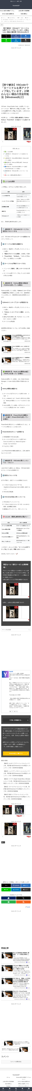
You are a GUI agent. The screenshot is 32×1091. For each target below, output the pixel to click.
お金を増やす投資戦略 (8, 1081)
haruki (11, 671)
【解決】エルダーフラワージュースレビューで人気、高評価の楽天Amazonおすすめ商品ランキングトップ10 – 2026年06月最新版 (16, 766)
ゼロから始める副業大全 (24, 1081)
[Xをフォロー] (12, 711)
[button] (26, 40)
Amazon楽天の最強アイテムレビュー (23, 1078)
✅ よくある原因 (8, 151)
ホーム (8, 1077)
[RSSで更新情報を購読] (17, 711)
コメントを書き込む (16, 1061)
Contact (8, 1086)
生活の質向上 (8, 1083)
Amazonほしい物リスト (16, 753)
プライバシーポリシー (23, 1086)
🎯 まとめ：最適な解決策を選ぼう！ (13, 175)
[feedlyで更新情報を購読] (15, 711)
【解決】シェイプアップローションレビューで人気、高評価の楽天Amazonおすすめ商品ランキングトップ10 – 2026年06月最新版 (16, 773)
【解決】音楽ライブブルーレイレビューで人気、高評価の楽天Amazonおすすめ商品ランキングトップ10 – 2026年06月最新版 (16, 797)
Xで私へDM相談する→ (16, 720)
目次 (14, 148)
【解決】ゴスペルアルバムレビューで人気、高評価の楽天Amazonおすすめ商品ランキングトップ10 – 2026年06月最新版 (16, 789)
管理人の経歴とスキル (23, 1083)
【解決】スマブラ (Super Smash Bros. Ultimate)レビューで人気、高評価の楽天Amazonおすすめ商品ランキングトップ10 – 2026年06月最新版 (16, 781)
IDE (4, 842)
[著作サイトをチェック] (10, 711)
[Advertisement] (16, 65)
